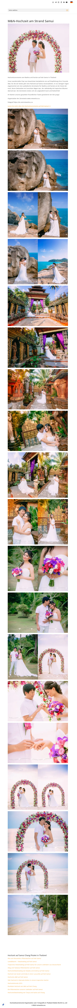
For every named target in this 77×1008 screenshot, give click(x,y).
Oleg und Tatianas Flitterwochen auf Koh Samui (24, 968)
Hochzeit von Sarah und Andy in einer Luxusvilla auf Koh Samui (29, 974)
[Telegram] (56, 2)
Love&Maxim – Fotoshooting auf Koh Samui (22, 961)
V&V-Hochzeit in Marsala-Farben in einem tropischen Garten (28, 980)
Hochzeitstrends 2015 (15, 983)
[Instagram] (58, 2)
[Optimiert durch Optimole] (4, 1004)
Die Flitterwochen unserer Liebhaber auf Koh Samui (25, 989)
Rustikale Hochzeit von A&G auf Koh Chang (22, 986)
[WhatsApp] (53, 2)
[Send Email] (66, 2)
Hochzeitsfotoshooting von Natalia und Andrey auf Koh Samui (28, 971)
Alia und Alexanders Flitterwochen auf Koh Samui (24, 958)
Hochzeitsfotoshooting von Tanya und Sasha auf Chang (26, 992)
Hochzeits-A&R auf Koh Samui (18, 977)
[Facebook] (61, 2)
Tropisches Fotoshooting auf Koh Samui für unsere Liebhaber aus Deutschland (34, 965)
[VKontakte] (64, 2)
